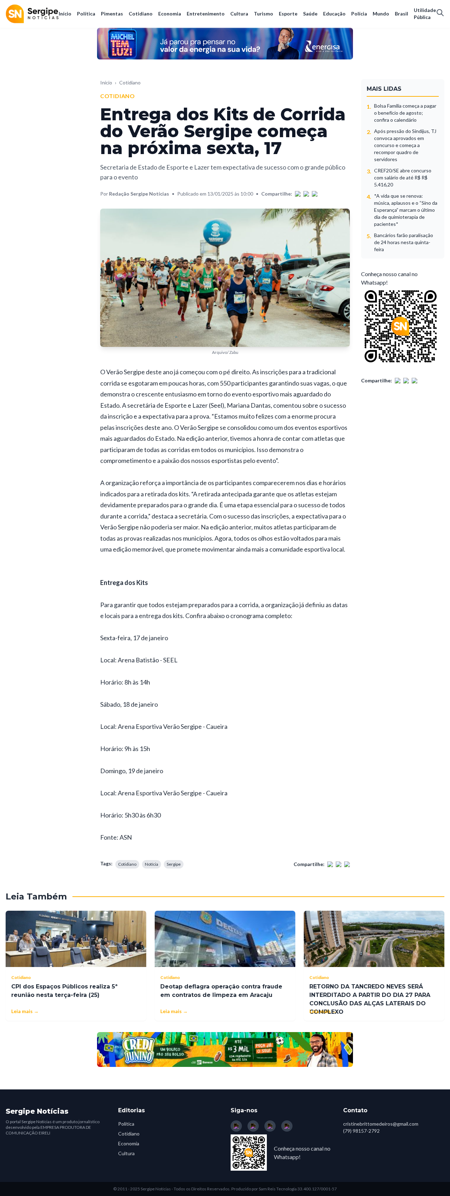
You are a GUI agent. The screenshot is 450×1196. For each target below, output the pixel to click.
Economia (169, 14)
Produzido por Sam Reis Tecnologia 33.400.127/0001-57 (284, 1188)
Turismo (263, 14)
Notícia (151, 864)
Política (86, 14)
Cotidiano (141, 14)
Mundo (381, 14)
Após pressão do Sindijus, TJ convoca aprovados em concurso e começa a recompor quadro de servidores (405, 145)
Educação (334, 14)
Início (65, 14)
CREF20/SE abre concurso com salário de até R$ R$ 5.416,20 (402, 177)
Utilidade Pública (425, 13)
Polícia (359, 14)
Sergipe (174, 864)
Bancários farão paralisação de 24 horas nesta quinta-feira (403, 242)
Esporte (288, 14)
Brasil (401, 14)
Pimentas (112, 14)
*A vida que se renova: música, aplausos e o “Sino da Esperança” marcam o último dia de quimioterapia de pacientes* (405, 210)
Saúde (310, 14)
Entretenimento (206, 14)
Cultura (239, 14)
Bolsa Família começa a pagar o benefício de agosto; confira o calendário (405, 113)
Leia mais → (25, 1011)
